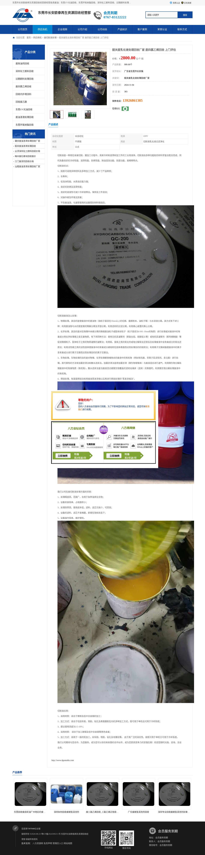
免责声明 (48, 843)
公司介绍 (82, 29)
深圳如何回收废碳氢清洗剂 (30, 812)
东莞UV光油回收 (24, 109)
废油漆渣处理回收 (25, 117)
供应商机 (42, 29)
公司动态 (102, 29)
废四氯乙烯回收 (23, 86)
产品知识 (122, 29)
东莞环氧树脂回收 (25, 125)
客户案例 (142, 29)
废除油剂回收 (22, 63)
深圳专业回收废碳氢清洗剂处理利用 (139, 812)
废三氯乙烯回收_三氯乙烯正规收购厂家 (68, 812)
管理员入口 (58, 843)
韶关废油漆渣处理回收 (25, 146)
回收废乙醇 (21, 102)
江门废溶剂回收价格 (24, 161)
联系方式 (182, 29)
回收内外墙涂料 (23, 94)
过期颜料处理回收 (25, 79)
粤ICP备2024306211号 (51, 834)
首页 (29, 37)
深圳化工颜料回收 (25, 71)
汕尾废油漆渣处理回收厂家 (27, 166)
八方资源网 (38, 843)
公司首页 (22, 29)
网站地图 (68, 843)
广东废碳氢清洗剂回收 (102, 812)
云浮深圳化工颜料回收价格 (27, 151)
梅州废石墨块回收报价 (25, 156)
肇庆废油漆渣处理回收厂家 (27, 141)
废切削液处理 (50, 37)
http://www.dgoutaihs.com (62, 760)
